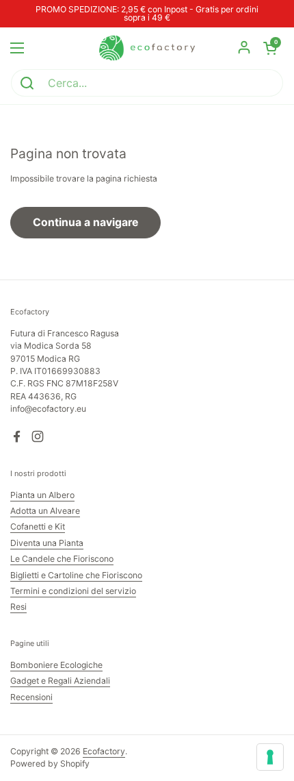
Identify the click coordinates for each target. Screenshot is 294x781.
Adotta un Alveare (45, 511)
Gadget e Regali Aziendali (60, 680)
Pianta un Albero (42, 495)
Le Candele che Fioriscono (61, 559)
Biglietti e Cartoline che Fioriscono (76, 575)
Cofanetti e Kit (37, 526)
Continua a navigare (85, 222)
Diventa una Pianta (46, 543)
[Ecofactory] (147, 48)
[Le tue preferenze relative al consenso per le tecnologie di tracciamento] (270, 757)
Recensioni (31, 697)
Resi (18, 607)
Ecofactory (104, 751)
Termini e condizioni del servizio (73, 591)
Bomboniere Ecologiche (56, 665)
